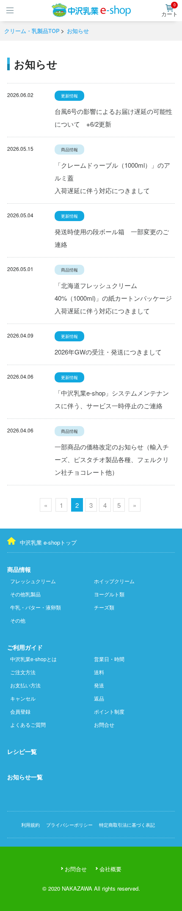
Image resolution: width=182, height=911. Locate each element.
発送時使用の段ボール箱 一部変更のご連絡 (112, 238)
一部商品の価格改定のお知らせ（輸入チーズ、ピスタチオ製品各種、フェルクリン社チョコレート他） (112, 459)
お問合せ (104, 724)
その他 (17, 620)
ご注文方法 (23, 672)
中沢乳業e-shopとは (33, 658)
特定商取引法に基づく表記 (127, 824)
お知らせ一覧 (25, 777)
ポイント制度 (109, 711)
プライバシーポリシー (69, 824)
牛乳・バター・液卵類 (35, 607)
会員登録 (20, 711)
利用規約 (30, 824)
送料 (99, 672)
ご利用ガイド (25, 647)
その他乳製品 (25, 594)
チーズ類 (104, 607)
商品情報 (19, 569)
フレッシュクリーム (33, 580)
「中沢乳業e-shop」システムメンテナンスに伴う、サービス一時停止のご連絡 (112, 399)
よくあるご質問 (28, 724)
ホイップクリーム (114, 580)
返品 (99, 698)
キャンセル (23, 698)
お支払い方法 (25, 685)
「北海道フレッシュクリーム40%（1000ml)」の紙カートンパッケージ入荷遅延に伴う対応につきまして (113, 298)
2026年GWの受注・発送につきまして (108, 351)
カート (169, 11)
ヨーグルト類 (109, 594)
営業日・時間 (109, 658)
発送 (99, 685)
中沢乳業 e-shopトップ (48, 542)
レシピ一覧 (22, 751)
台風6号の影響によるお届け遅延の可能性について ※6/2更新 (113, 117)
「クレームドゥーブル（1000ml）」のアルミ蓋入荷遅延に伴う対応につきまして (112, 178)
